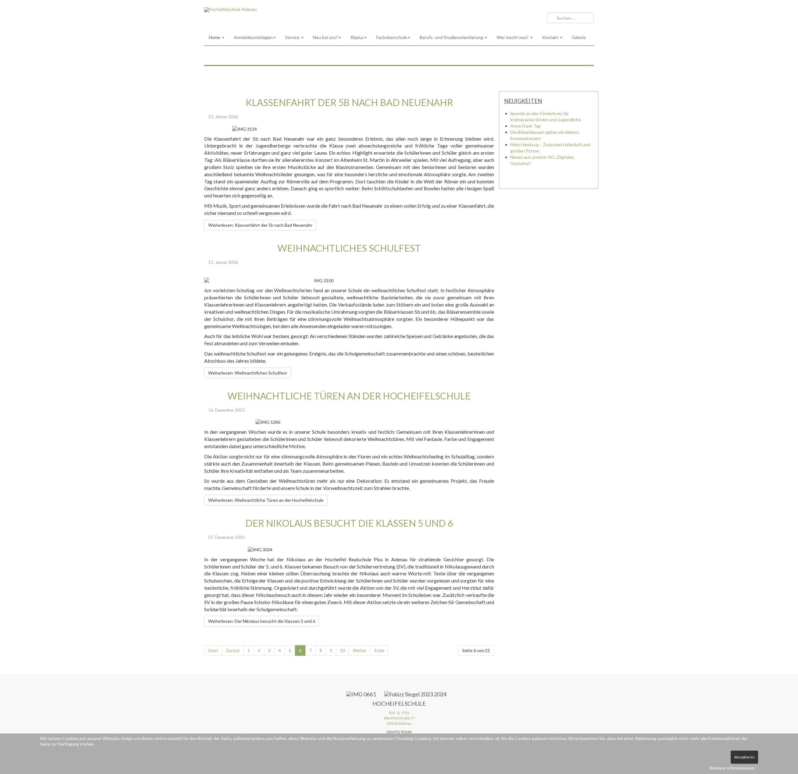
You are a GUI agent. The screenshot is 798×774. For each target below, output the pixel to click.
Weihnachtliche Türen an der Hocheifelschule (349, 395)
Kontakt (550, 37)
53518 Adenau (399, 723)
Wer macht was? (513, 37)
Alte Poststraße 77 (399, 718)
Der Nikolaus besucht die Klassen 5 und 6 (349, 523)
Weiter (360, 650)
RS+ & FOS (399, 712)
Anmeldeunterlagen (253, 37)
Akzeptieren (744, 757)
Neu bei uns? (325, 37)
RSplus (357, 37)
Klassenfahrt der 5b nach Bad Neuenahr (349, 102)
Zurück (233, 650)
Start (213, 650)
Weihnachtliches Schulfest (349, 248)
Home (215, 37)
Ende (379, 650)
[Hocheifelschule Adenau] (230, 9)
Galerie (579, 37)
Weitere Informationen (731, 768)
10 (342, 650)
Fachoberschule (391, 37)
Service (292, 37)
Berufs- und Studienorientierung (452, 37)
